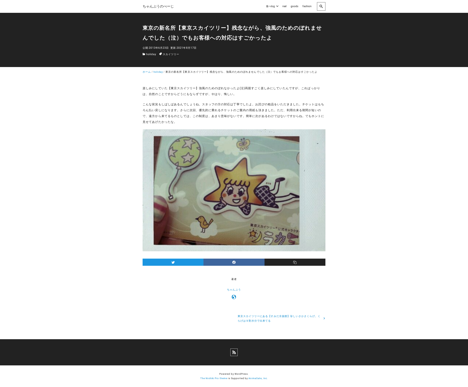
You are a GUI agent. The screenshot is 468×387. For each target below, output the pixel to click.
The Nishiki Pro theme (213, 378)
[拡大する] (320, 134)
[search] (321, 6)
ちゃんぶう (234, 289)
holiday (151, 54)
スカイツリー (171, 54)
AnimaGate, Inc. (258, 378)
